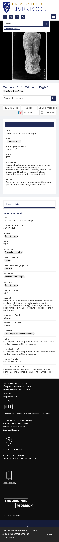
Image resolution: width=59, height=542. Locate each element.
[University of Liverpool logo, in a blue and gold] (25, 7)
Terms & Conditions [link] (12, 449)
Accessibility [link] (9, 483)
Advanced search (12, 29)
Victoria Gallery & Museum (14, 426)
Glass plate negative (13, 252)
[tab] (29, 124)
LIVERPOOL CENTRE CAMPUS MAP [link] (17, 420)
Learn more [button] (8, 537)
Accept (50, 534)
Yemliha (8, 268)
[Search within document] (53, 98)
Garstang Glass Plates (13, 91)
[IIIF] (19, 112)
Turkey (7, 260)
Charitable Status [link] (11, 516)
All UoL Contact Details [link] (15, 455)
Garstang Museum (11, 430)
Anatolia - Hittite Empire (14, 277)
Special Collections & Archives (15, 423)
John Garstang (14, 141)
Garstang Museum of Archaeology (19, 333)
